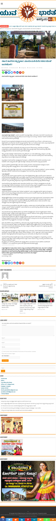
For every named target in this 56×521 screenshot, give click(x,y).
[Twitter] (11, 72)
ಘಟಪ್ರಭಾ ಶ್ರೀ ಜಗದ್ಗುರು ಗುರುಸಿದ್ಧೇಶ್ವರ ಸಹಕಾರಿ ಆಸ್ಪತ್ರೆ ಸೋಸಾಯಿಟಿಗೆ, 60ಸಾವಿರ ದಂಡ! (9, 305)
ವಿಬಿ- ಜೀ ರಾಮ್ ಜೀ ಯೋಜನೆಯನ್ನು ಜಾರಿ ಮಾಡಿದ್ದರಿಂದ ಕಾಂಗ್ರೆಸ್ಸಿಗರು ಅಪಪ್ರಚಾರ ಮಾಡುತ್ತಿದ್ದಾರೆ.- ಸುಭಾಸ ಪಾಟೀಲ (21, 408)
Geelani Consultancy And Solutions (10, 514)
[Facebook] (6, 72)
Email (3, 342)
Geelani (45, 513)
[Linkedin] (17, 72)
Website (3, 347)
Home (2, 28)
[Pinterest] (20, 72)
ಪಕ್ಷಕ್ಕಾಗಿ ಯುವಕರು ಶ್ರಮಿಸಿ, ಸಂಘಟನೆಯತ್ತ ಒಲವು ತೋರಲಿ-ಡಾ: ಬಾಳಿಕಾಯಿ (46, 285)
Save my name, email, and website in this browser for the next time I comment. (19, 351)
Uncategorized (8, 28)
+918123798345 (5, 393)
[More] (23, 72)
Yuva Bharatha (5, 67)
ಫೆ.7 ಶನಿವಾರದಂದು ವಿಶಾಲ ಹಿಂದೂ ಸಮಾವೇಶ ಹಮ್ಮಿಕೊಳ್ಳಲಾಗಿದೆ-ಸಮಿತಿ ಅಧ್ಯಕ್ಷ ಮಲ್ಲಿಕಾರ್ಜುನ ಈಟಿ (28, 26)
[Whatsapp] (3, 72)
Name (3, 338)
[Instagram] (14, 72)
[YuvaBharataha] (28, 11)
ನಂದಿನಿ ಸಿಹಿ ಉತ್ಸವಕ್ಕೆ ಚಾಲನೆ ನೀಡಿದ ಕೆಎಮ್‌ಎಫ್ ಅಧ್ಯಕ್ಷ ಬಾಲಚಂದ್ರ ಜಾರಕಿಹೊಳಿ (10, 285)
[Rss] (28, 511)
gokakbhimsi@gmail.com (11, 390)
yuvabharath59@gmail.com (8, 392)
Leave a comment (32, 67)
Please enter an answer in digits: (8, 353)
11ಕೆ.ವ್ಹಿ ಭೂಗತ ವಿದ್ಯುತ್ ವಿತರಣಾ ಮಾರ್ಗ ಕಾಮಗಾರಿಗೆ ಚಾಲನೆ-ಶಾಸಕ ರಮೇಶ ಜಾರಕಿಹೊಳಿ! (16, 410)
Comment (4, 325)
